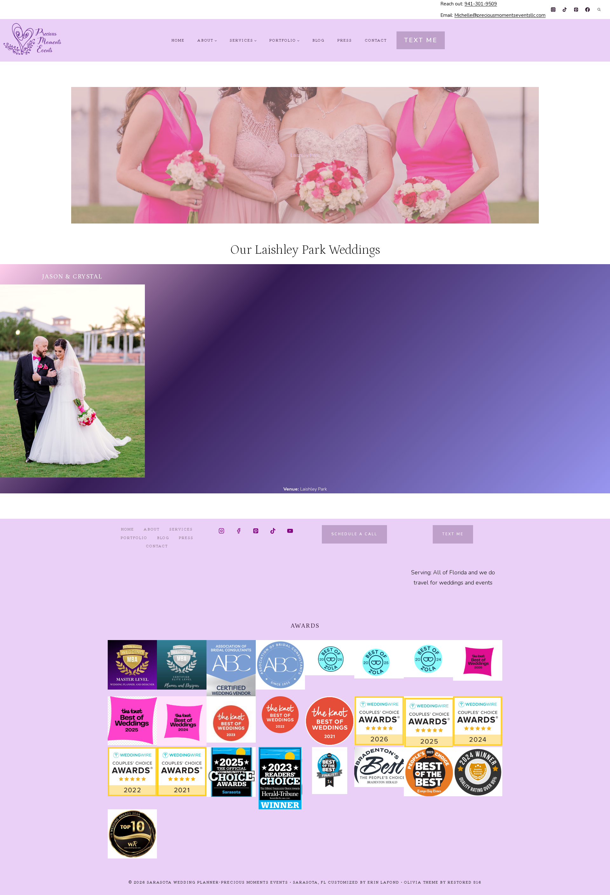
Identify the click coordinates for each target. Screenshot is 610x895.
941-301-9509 (480, 4)
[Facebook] (587, 9)
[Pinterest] (576, 9)
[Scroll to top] (593, 885)
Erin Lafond (383, 882)
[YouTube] (290, 531)
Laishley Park (313, 489)
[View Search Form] (598, 9)
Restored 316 (464, 882)
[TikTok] (564, 9)
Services (181, 528)
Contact (376, 40)
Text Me (420, 40)
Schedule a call (354, 534)
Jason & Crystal (72, 276)
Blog (318, 40)
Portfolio (134, 537)
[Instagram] (553, 9)
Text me (453, 534)
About (152, 528)
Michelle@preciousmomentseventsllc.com (500, 15)
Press (344, 40)
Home (178, 40)
